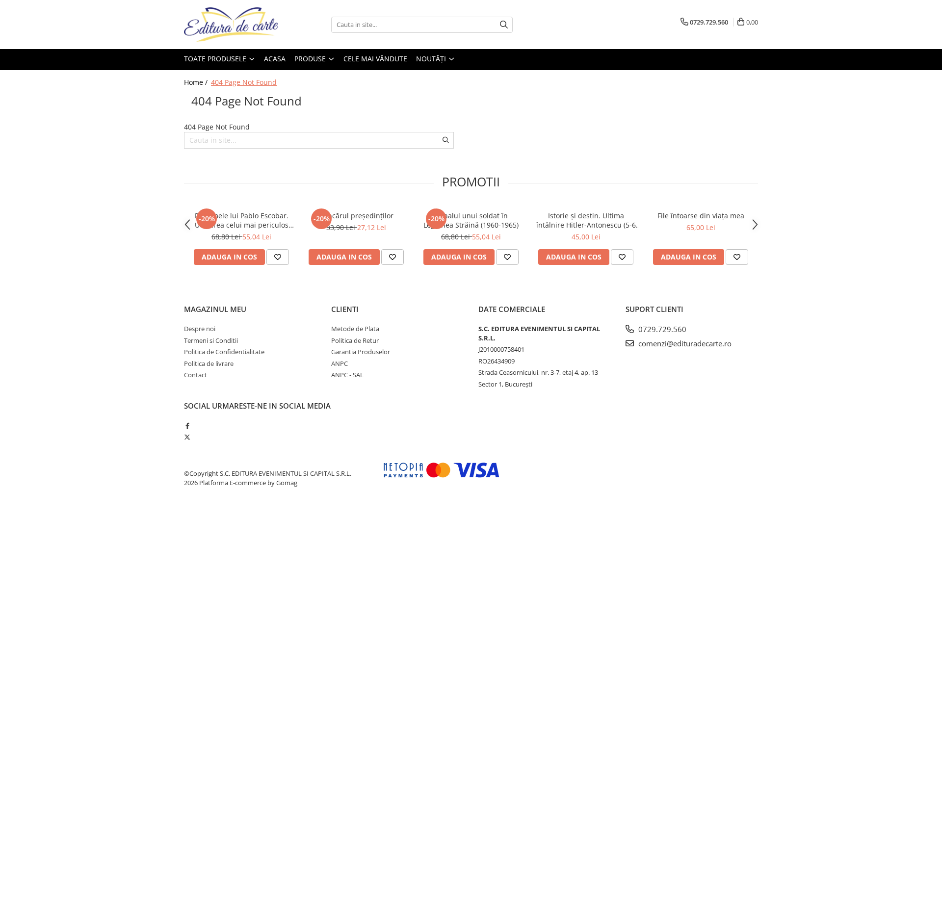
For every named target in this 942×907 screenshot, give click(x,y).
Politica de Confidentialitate (224, 351)
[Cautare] (504, 25)
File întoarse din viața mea (700, 215)
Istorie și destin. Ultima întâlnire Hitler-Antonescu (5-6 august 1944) (586, 220)
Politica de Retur (355, 340)
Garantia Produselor (360, 351)
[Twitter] (187, 437)
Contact (195, 374)
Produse (311, 58)
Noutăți (432, 58)
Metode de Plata (355, 328)
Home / (196, 82)
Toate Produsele (216, 58)
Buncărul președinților (356, 215)
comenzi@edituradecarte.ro (684, 343)
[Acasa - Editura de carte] (233, 24)
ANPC (339, 363)
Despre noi (199, 328)
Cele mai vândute (375, 58)
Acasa (275, 58)
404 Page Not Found (244, 82)
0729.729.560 (661, 329)
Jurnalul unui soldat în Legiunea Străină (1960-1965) (471, 220)
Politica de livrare (209, 363)
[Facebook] (187, 425)
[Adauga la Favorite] (277, 257)
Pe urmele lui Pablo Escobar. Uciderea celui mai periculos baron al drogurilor (241, 220)
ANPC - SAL (347, 374)
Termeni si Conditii (211, 340)
